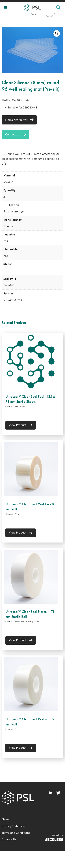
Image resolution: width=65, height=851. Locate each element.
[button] (56, 33)
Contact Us (12, 134)
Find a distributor (16, 120)
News (5, 819)
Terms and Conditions (16, 833)
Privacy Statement (14, 826)
